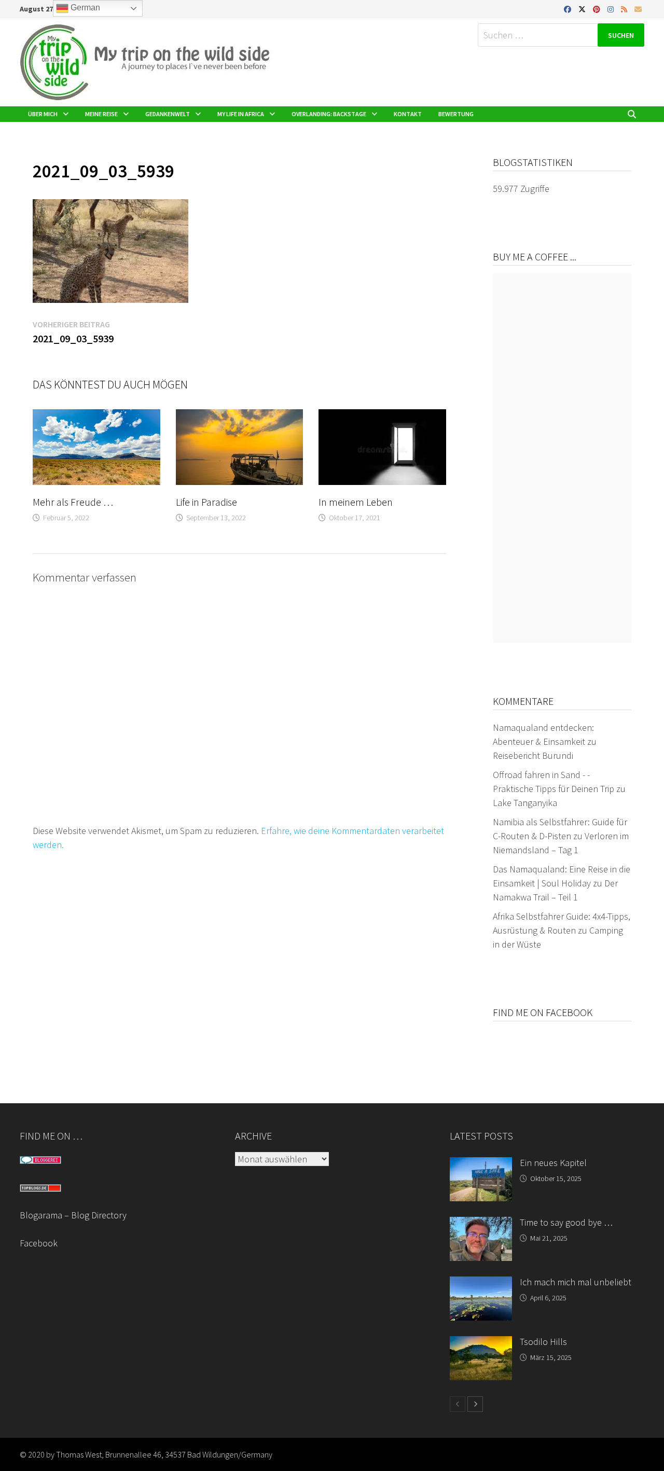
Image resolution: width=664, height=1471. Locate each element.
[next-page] (475, 1404)
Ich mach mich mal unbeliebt (575, 1282)
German (84, 7)
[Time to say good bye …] (481, 1224)
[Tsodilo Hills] (481, 1343)
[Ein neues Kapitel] (481, 1164)
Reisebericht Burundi (533, 755)
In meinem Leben (356, 501)
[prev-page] (457, 1404)
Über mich (43, 114)
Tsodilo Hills (543, 1342)
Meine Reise (101, 114)
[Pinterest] (597, 9)
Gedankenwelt (167, 114)
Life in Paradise (206, 501)
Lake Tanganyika (525, 803)
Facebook (39, 1243)
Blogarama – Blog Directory (73, 1215)
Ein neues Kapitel (553, 1163)
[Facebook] (568, 9)
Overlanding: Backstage (329, 114)
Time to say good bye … (566, 1222)
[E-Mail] (638, 9)
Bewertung (456, 114)
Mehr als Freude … (73, 501)
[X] (583, 9)
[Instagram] (611, 9)
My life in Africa (240, 114)
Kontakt (408, 114)
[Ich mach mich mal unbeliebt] (481, 1283)
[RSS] (625, 9)
